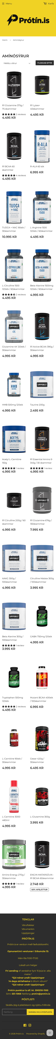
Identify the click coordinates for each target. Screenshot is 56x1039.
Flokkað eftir (44, 63)
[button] (9, 114)
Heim (4, 40)
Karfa (51, 3)
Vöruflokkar (28, 925)
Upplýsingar (28, 933)
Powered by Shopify (35, 1034)
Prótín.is (20, 1034)
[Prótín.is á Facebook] (24, 1025)
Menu (9, 3)
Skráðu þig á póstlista (40, 1012)
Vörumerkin (28, 929)
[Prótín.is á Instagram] (29, 1025)
